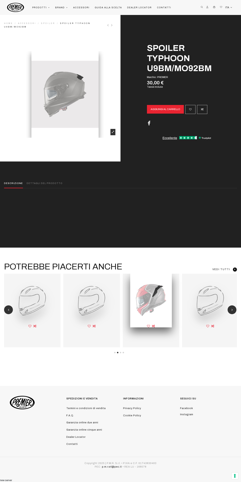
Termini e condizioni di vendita (86, 408)
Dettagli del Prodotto (45, 183)
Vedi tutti (222, 269)
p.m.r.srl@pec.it (112, 466)
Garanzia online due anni (82, 422)
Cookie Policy (132, 415)
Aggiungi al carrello (165, 109)
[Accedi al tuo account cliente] (207, 7)
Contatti (72, 444)
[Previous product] (109, 25)
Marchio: (152, 77)
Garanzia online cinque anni (84, 429)
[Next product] (112, 25)
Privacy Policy (132, 408)
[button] (41, 7)
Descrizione (13, 183)
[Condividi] (149, 123)
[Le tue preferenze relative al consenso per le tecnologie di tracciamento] (234, 475)
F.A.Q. (70, 415)
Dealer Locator (76, 437)
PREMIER (162, 77)
